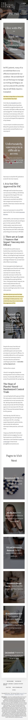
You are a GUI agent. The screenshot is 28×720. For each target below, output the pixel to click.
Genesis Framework (9, 694)
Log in (21, 694)
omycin (13, 613)
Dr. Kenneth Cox (13, 103)
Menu (24, 3)
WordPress (17, 694)
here (16, 262)
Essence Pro (22, 693)
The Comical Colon (7, 5)
